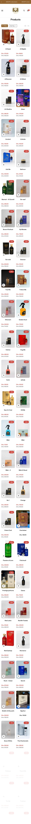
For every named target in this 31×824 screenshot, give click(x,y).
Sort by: (12, 26)
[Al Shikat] (23, 68)
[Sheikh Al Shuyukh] (8, 700)
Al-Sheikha (8, 109)
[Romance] (23, 639)
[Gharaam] (8, 309)
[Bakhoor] (23, 158)
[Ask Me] (8, 158)
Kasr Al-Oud (8, 410)
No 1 (8, 500)
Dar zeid (8, 259)
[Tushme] (23, 790)
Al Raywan (8, 79)
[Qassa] (23, 579)
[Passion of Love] (8, 549)
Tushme (23, 801)
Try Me (8, 801)
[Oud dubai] (23, 519)
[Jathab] (23, 369)
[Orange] (23, 489)
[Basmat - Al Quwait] (8, 188)
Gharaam (8, 320)
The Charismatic (22, 741)
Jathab (23, 380)
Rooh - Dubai (8, 681)
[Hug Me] (23, 339)
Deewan (23, 259)
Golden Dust (23, 320)
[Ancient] (8, 128)
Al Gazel (8, 49)
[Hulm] (8, 369)
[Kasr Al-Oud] (8, 399)
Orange (22, 500)
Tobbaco (8, 771)
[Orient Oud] (8, 519)
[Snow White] (8, 730)
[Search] (24, 10)
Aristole (22, 139)
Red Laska (8, 620)
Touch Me (23, 771)
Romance (23, 650)
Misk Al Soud (23, 470)
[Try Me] (8, 790)
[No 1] (8, 489)
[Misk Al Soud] (23, 459)
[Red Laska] (8, 609)
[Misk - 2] (8, 459)
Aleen (23, 109)
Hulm (8, 380)
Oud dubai (23, 530)
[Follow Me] (23, 278)
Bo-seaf (22, 199)
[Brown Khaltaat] (8, 218)
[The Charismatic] (23, 730)
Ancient (8, 139)
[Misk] (8, 429)
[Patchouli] (23, 549)
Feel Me (8, 289)
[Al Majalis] (23, 38)
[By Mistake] (23, 218)
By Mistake (22, 229)
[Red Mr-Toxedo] (23, 609)
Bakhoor (23, 169)
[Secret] (23, 670)
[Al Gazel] (8, 38)
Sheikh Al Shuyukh (8, 711)
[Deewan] (23, 248)
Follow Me (23, 289)
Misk (8, 440)
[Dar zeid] (8, 248)
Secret (23, 681)
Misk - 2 (8, 470)
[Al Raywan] (8, 68)
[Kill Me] (23, 399)
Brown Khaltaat (8, 229)
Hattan (8, 350)
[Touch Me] (23, 760)
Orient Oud (8, 530)
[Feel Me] (8, 278)
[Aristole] (23, 128)
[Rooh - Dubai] (8, 670)
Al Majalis (23, 49)
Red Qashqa (8, 650)
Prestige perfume (8, 590)
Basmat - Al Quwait (8, 199)
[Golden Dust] (23, 309)
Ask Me (8, 169)
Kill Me (23, 410)
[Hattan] (8, 339)
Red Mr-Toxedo (23, 620)
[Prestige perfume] (8, 579)
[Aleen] (23, 98)
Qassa (23, 590)
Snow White (8, 741)
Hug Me (22, 350)
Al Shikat (23, 79)
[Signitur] (23, 700)
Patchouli (23, 560)
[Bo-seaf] (23, 188)
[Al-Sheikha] (8, 98)
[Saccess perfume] (15, 11)
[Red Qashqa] (8, 639)
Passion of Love (8, 560)
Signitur (23, 711)
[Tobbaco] (8, 760)
